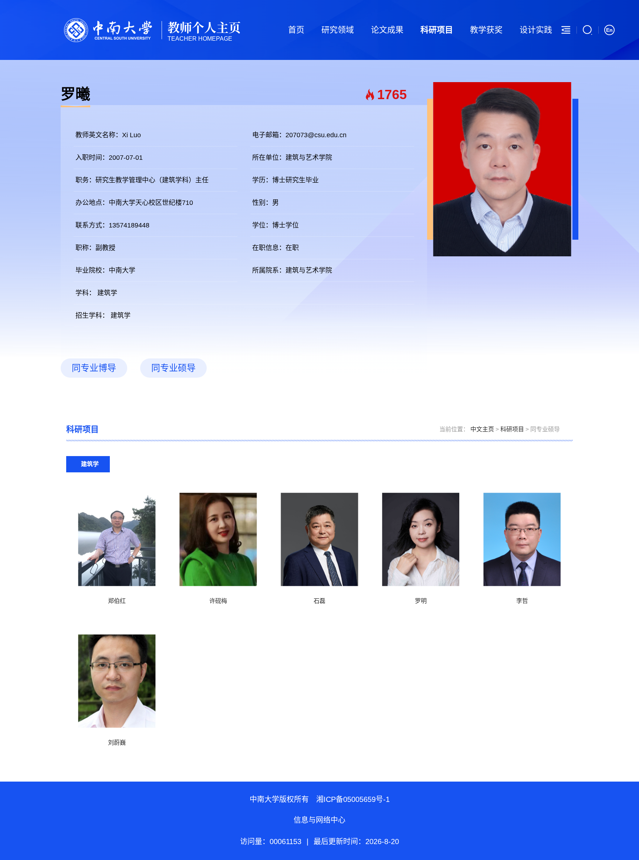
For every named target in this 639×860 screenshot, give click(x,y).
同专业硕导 (173, 368)
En (609, 30)
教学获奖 (486, 29)
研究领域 (337, 29)
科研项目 (436, 29)
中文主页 (482, 429)
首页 (296, 29)
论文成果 (387, 29)
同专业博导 (94, 368)
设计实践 (536, 29)
